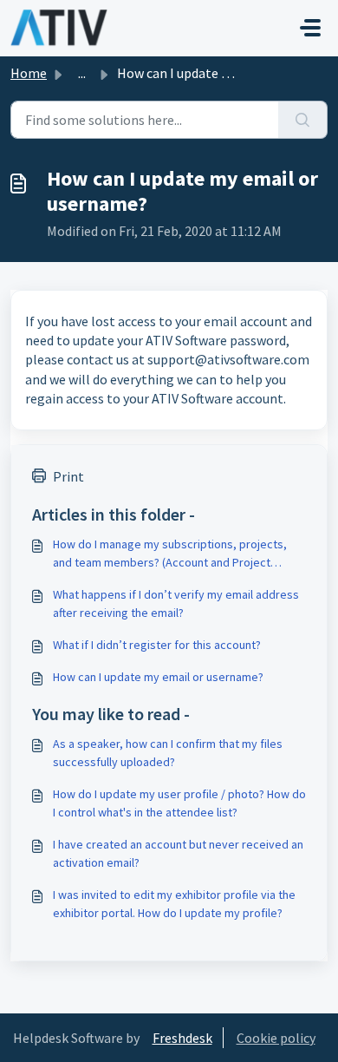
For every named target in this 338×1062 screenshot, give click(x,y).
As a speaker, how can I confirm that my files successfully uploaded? (168, 753)
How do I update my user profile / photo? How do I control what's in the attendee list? (179, 803)
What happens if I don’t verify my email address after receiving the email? (176, 603)
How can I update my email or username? (158, 677)
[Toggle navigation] (310, 27)
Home (28, 73)
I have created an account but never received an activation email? (178, 853)
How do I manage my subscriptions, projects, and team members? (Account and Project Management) (170, 554)
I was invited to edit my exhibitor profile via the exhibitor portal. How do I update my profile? (174, 904)
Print (68, 476)
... (82, 73)
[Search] (303, 120)
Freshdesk (182, 1037)
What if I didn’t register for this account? (157, 644)
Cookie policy (276, 1037)
